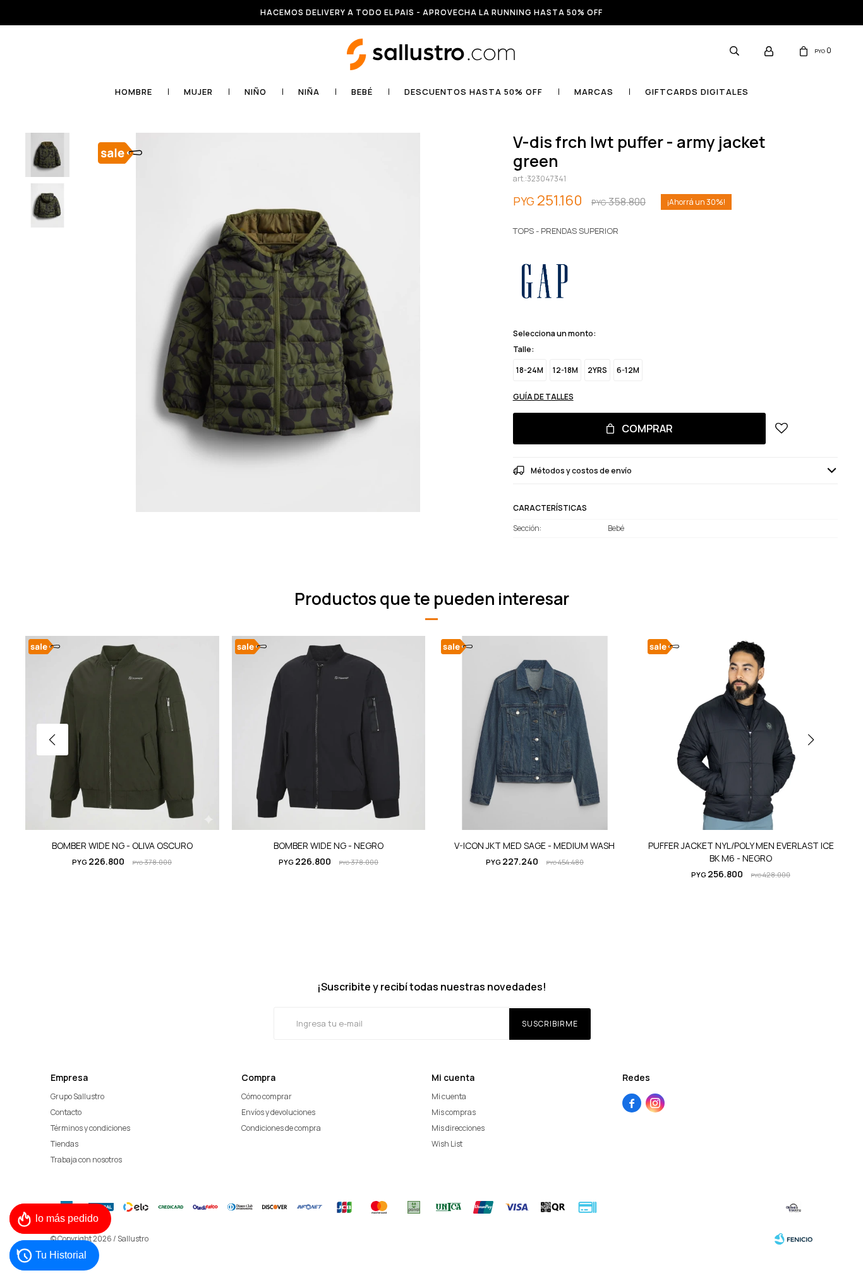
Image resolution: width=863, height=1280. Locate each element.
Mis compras (453, 1112)
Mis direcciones (458, 1128)
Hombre (133, 91)
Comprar (647, 429)
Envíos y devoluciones (278, 1112)
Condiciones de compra (281, 1128)
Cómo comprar (266, 1096)
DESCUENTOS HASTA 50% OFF (473, 91)
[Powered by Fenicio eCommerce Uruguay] (793, 1238)
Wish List (446, 1143)
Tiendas (64, 1143)
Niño (255, 91)
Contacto (66, 1112)
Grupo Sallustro (77, 1096)
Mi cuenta (448, 1096)
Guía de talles (543, 396)
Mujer (198, 91)
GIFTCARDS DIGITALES (697, 91)
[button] (734, 50)
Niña (309, 91)
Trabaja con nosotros (86, 1159)
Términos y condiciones (90, 1128)
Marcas (593, 91)
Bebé (362, 91)
